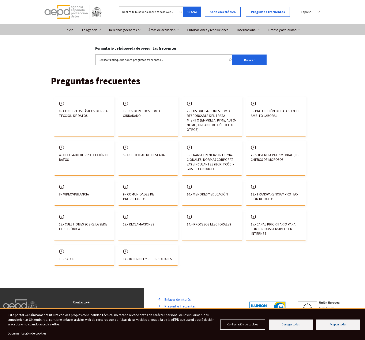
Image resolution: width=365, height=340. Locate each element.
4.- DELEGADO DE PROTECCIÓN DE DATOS (84, 157)
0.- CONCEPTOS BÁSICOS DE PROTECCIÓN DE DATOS (83, 113)
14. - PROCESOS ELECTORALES (209, 224)
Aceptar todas (338, 324)
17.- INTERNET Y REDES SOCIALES (147, 259)
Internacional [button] (247, 30)
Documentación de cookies (27, 333)
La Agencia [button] (89, 30)
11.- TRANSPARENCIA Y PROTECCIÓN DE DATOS (274, 196)
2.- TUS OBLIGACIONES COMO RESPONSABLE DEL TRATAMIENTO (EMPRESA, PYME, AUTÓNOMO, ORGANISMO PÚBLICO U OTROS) (211, 120)
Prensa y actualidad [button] (282, 30)
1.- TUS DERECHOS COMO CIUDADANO (141, 113)
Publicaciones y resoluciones (207, 30)
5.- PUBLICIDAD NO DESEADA (144, 155)
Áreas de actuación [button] (162, 30)
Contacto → (81, 302)
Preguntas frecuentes (268, 12)
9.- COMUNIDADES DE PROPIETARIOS (138, 196)
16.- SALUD (66, 259)
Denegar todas (291, 324)
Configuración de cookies (242, 324)
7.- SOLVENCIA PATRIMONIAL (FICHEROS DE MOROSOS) (275, 157)
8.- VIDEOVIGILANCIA (74, 194)
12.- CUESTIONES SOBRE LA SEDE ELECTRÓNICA (83, 226)
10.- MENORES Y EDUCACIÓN (207, 194)
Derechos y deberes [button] (123, 30)
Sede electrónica (223, 12)
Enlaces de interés (177, 299)
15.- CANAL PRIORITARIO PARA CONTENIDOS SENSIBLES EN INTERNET (273, 229)
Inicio (69, 30)
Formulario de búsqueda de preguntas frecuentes (136, 48)
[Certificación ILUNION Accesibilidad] (267, 307)
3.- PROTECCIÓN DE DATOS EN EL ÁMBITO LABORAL (275, 113)
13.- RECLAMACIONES (138, 224)
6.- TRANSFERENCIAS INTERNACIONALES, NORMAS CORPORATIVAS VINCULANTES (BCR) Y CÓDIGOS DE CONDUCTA (211, 162)
